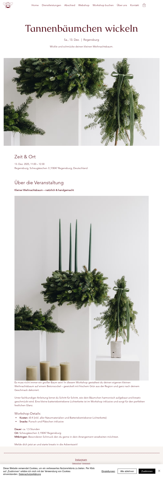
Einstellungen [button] (108, 471)
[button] (144, 5)
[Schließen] (159, 471)
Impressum (86, 463)
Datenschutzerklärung (30, 474)
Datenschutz (76, 463)
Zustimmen (147, 471)
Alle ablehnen (127, 471)
